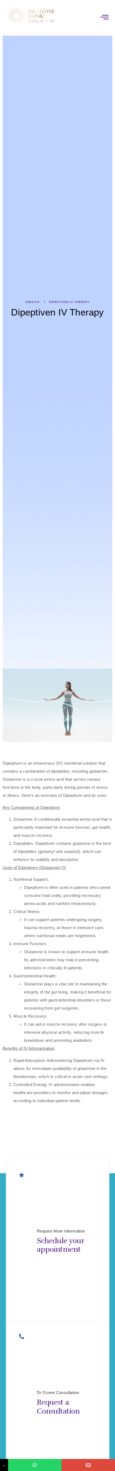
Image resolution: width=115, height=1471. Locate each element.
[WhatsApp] (35, 1465)
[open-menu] (105, 17)
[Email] (88, 1465)
